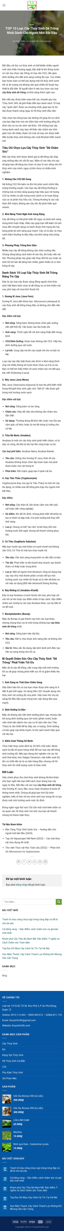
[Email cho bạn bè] (34, 861)
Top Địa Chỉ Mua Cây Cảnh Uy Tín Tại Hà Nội (26, 948)
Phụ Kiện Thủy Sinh (12, 1072)
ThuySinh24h (45, 41)
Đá (3, 1049)
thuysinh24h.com (21, 1025)
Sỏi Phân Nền (9, 1078)
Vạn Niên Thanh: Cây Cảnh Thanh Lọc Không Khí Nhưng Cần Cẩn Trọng (32, 956)
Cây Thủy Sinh (10, 1043)
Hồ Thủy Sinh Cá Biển (13, 1061)
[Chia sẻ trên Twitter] (29, 861)
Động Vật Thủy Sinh (12, 1055)
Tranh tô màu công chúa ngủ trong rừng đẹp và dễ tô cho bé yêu (30, 921)
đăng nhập (21, 884)
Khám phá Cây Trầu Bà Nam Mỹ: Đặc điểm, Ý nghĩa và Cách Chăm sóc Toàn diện (31, 940)
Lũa (4, 1066)
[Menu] (4, 5)
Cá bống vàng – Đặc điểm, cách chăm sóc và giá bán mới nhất (30, 931)
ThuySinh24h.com (40, 1227)
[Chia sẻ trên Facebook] (23, 861)
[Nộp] (59, 902)
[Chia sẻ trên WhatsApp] (18, 861)
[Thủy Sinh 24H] (32, 5)
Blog (32, 25)
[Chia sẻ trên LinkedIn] (45, 861)
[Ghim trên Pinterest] (40, 861)
